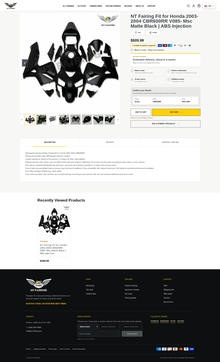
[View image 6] (87, 119)
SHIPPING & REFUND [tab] (170, 142)
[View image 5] (75, 119)
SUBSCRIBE (132, 333)
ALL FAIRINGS (68, 6)
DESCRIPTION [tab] (49, 142)
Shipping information (39, 349)
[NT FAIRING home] (18, 5)
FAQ (165, 285)
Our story (128, 293)
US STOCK (82, 6)
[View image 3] (52, 119)
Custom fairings (131, 285)
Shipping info (169, 289)
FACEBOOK (155, 321)
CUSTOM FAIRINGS (113, 6)
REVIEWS (128, 6)
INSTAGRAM (164, 321)
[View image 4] (64, 119)
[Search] (188, 6)
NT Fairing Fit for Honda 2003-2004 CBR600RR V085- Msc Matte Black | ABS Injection (53, 249)
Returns (28, 349)
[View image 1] (30, 119)
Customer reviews (132, 289)
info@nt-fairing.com (34, 331)
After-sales (168, 293)
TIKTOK (173, 321)
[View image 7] (98, 119)
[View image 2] (41, 119)
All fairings (90, 285)
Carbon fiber (91, 293)
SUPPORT (151, 6)
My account (168, 301)
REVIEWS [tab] (110, 142)
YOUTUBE (180, 321)
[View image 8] (110, 119)
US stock (89, 289)
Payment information (79, 349)
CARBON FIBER (96, 6)
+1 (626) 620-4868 (33, 327)
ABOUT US (139, 6)
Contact (167, 297)
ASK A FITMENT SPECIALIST (165, 124)
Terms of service (65, 349)
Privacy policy (52, 349)
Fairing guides (130, 297)
